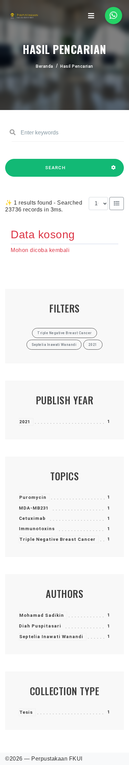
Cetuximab (32, 518)
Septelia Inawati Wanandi (51, 636)
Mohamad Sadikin (41, 615)
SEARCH (55, 167)
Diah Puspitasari (40, 626)
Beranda (44, 66)
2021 (24, 421)
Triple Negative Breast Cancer (57, 539)
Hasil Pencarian (76, 66)
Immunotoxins (37, 528)
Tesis (26, 712)
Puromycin (32, 497)
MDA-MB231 (34, 508)
